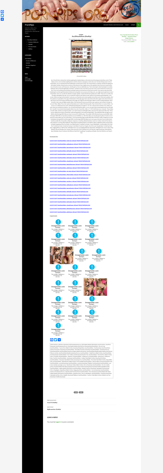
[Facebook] (2, 12)
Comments (28, 80)
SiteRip (81, 34)
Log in (26, 77)
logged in (58, 422)
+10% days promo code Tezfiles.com (113, 24)
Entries (27, 79)
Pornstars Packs (32, 46)
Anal (81, 392)
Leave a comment (88, 39)
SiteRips (133, 24)
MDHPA (30, 44)
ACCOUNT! (131, 41)
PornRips (29, 25)
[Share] (2, 19)
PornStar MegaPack (31, 65)
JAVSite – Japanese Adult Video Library (129, 37)
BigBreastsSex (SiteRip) (54, 408)
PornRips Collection (32, 40)
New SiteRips (28, 58)
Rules (127, 24)
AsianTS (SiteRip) (52, 401)
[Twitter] (2, 15)
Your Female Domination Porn (129, 35)
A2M (76, 392)
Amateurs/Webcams (33, 42)
